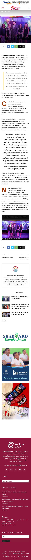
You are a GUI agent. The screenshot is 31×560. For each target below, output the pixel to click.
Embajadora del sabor (7, 257)
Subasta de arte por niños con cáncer (24, 258)
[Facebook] (6, 469)
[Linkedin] (15, 469)
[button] (28, 7)
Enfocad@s (7, 11)
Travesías (4, 553)
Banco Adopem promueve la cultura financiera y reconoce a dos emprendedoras (20, 306)
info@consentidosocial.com (19, 465)
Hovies (27, 553)
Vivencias (17, 551)
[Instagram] (11, 469)
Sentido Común (16, 553)
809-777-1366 (7, 523)
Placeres (23, 551)
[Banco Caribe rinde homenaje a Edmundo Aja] (6, 298)
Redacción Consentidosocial (10, 42)
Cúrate (9, 553)
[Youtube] (24, 469)
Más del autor (19, 292)
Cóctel (22, 553)
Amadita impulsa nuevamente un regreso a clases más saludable (15, 507)
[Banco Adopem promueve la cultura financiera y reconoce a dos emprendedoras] (6, 306)
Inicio (2, 11)
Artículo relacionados (8, 292)
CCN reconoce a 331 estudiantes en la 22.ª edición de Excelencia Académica (15, 500)
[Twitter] (20, 469)
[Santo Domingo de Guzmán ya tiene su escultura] (6, 314)
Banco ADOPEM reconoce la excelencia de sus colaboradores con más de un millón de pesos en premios (14, 492)
